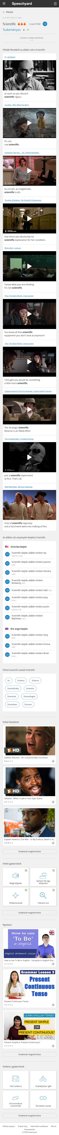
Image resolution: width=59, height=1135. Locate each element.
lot (7, 523)
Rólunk (53, 1126)
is (14, 430)
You (6, 332)
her (33, 239)
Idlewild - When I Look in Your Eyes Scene (23, 798)
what (14, 284)
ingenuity (27, 523)
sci (8, 680)
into (29, 526)
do (27, 379)
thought (9, 379)
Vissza (9, 12)
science (35, 680)
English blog (22, 1126)
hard (13, 526)
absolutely (25, 236)
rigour (18, 96)
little (8, 383)
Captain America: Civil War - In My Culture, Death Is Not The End (29, 839)
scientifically (13, 688)
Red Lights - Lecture (13, 248)
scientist (30, 688)
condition (40, 239)
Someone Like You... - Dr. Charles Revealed (22, 153)
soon (9, 93)
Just (6, 475)
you (18, 93)
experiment (27, 475)
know (8, 284)
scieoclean (12, 704)
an (16, 430)
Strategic (13, 427)
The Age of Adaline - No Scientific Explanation (23, 200)
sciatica (20, 680)
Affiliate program (9, 1126)
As (5, 188)
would (22, 379)
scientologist (29, 696)
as (5, 93)
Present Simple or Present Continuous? (22, 1042)
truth (12, 188)
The (6, 427)
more (14, 383)
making (36, 526)
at (33, 335)
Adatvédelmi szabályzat (39, 1126)
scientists (11, 696)
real (6, 144)
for (29, 239)
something (34, 379)
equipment (10, 335)
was (17, 236)
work (18, 526)
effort (28, 430)
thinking (30, 284)
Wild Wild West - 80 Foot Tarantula (18, 487)
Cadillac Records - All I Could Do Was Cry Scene (26, 757)
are (23, 284)
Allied (21, 430)
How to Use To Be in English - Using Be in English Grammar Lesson (29, 960)
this (45, 526)
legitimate (25, 188)
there (12, 236)
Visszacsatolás (29, 1129)
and (6, 526)
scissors (28, 704)
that (6, 236)
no (32, 236)
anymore (39, 335)
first (9, 478)
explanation (21, 239)
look (29, 335)
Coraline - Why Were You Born (17, 105)
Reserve (8, 430)
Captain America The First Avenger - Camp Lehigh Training (28, 391)
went (24, 526)
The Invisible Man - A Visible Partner (19, 439)
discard (24, 93)
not (10, 141)
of (11, 523)
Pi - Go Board (10, 57)
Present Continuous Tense (16, 1001)
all (16, 332)
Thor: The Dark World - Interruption (19, 296)
